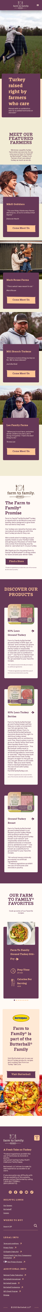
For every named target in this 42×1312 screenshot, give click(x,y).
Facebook (15, 1192)
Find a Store (16, 561)
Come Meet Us (21, 228)
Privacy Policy (8, 1248)
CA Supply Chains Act (11, 1252)
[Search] (35, 1226)
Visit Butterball (21, 1074)
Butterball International (12, 1279)
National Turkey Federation (13, 1275)
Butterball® (7, 1209)
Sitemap (6, 1295)
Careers (6, 1213)
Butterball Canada (9, 1283)
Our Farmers (7, 1206)
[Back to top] (36, 1138)
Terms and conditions (11, 1244)
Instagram (10, 1192)
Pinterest (21, 1192)
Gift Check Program (10, 1291)
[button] (14, 1000)
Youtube (26, 1192)
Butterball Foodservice (11, 1287)
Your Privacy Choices (14, 1262)
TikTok (31, 1192)
